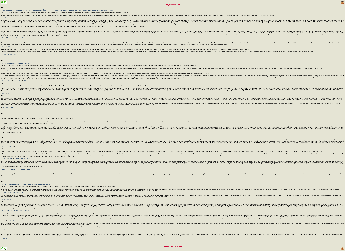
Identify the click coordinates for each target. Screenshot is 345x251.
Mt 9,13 (27, 210)
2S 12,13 (4, 80)
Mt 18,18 (4, 135)
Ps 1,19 (22, 193)
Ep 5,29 (4, 17)
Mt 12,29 (4, 210)
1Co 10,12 (4, 238)
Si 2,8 (9, 80)
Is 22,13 (12, 107)
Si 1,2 (20, 80)
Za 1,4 (8, 70)
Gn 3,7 (3, 146)
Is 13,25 (4, 54)
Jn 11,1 (3, 169)
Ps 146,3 (10, 46)
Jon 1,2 (3, 93)
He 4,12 (15, 38)
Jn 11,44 (13, 169)
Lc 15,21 (4, 159)
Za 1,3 (3, 70)
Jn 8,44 (9, 220)
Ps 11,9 (3, 38)
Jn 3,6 (25, 80)
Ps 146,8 (4, 229)
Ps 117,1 (15, 220)
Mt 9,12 (21, 210)
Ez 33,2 (16, 210)
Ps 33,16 (16, 193)
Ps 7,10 (9, 38)
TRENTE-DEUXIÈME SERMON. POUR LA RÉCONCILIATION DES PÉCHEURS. (25, 184)
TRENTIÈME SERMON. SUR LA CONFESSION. (15, 63)
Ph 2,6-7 (16, 159)
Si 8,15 (15, 80)
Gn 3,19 (4, 29)
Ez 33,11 (16, 54)
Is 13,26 (10, 54)
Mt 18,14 (10, 159)
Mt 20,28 (23, 159)
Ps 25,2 (10, 210)
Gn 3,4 (3, 220)
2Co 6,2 (4, 193)
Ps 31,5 (4, 46)
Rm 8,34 (29, 159)
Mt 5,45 (10, 135)
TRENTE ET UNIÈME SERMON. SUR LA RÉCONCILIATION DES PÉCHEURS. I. (25, 116)
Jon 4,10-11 (5, 107)
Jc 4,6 (3, 199)
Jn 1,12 (9, 93)
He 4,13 (21, 38)
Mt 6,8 (28, 169)
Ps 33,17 (10, 193)
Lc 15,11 (9, 146)
